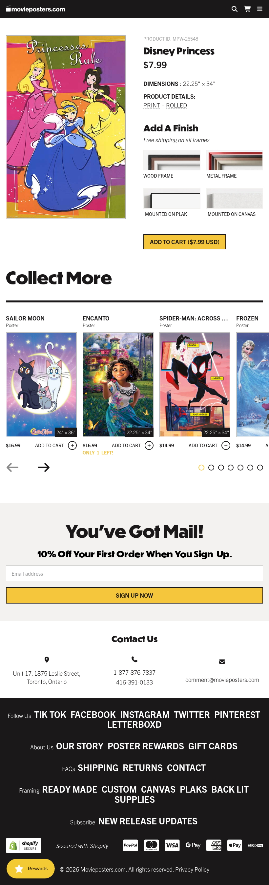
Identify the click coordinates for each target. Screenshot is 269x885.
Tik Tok (50, 714)
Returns (143, 767)
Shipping (98, 767)
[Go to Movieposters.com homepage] (35, 8)
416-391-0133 (134, 682)
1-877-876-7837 (134, 672)
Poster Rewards (146, 745)
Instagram (145, 714)
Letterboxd (134, 724)
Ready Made (69, 788)
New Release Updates (147, 820)
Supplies (134, 799)
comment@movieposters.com (222, 679)
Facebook (93, 714)
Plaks (193, 788)
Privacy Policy (192, 869)
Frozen (247, 318)
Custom (119, 788)
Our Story (79, 745)
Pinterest (237, 714)
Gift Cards (213, 745)
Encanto (96, 318)
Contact (186, 767)
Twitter (192, 714)
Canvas (158, 788)
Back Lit (230, 788)
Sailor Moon (25, 318)
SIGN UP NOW (134, 595)
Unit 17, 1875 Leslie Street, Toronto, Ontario (47, 677)
